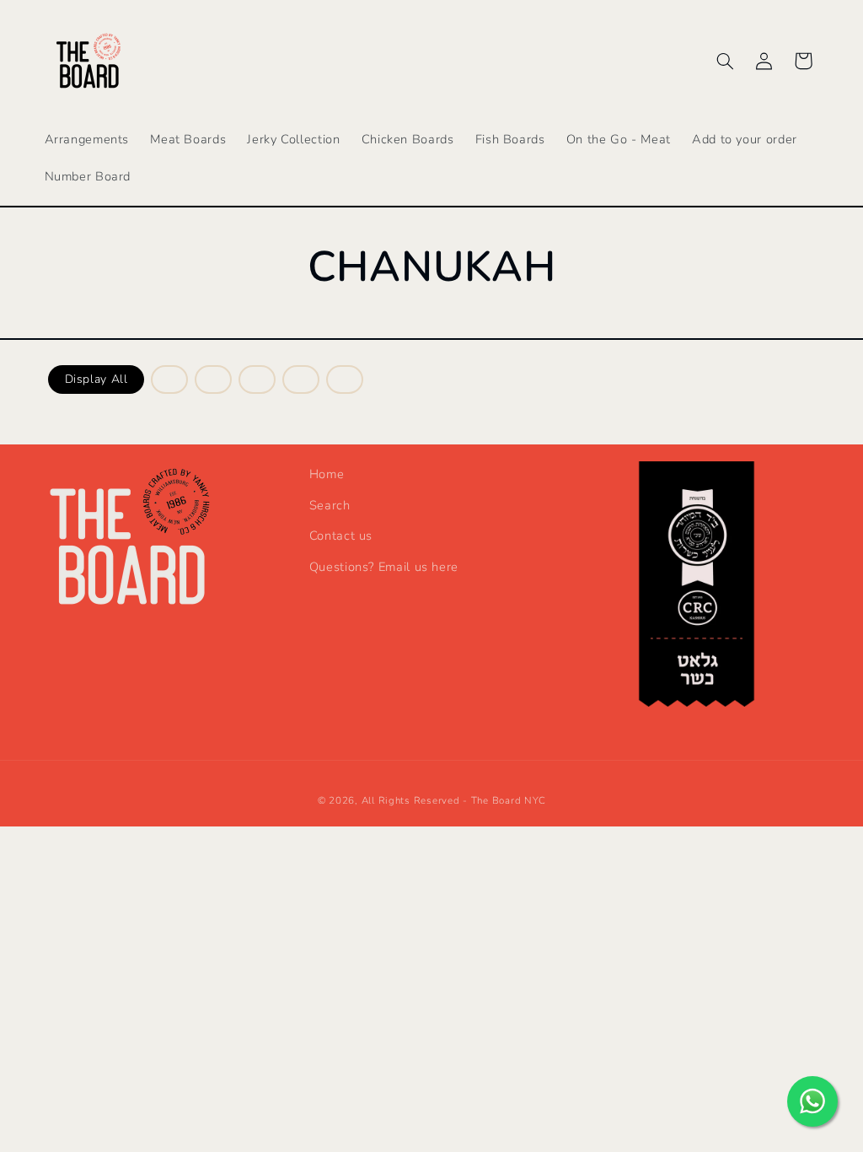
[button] (724, 60)
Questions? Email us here (383, 566)
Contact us (341, 535)
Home (327, 474)
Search (330, 505)
